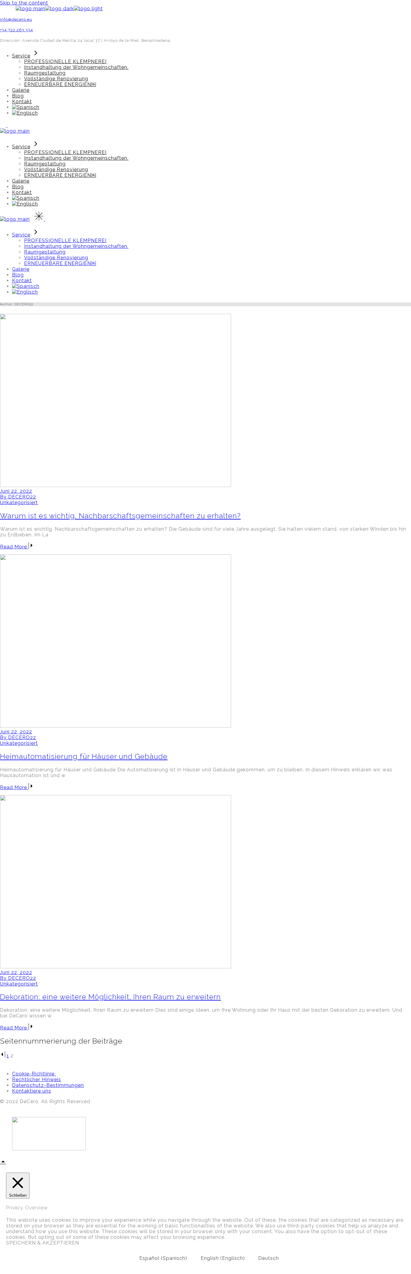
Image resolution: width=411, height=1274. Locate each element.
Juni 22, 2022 (16, 491)
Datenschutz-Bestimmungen (48, 1085)
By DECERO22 (18, 497)
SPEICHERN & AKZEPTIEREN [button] (42, 1243)
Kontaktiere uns (31, 1091)
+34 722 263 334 (16, 30)
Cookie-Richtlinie (34, 1074)
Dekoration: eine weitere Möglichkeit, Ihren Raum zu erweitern (110, 996)
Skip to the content (24, 3)
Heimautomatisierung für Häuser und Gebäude (84, 756)
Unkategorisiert (19, 502)
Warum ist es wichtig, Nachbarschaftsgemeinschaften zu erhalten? (120, 515)
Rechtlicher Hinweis (36, 1079)
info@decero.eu (16, 19)
